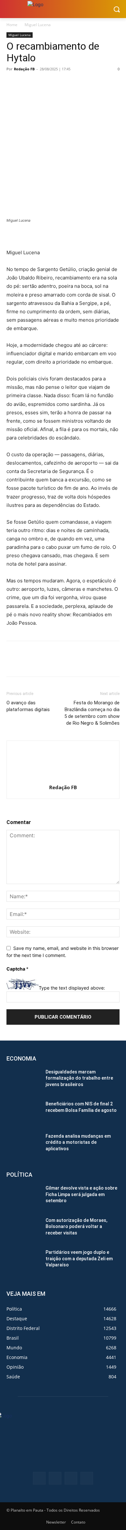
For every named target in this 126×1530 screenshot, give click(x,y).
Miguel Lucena (38, 24)
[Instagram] (71, 1478)
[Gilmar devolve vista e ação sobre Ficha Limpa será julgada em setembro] (23, 1197)
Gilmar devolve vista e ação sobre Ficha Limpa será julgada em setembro (81, 1194)
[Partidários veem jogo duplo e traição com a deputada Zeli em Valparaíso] (23, 1261)
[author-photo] (63, 778)
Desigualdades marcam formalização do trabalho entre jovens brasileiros (79, 1078)
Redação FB (24, 68)
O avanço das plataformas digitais (28, 706)
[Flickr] (55, 1478)
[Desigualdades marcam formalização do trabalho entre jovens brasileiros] (23, 1081)
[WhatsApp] (57, 83)
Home (11, 24)
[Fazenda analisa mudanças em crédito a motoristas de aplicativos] (23, 1145)
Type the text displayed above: (72, 988)
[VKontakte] (86, 1478)
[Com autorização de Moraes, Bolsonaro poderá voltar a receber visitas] (23, 1229)
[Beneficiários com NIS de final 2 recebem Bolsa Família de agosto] (23, 1113)
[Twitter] (27, 83)
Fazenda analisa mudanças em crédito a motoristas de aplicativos (78, 1142)
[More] (72, 83)
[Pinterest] (42, 83)
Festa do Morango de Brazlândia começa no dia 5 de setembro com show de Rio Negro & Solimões (92, 713)
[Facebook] (12, 83)
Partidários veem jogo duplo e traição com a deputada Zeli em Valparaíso (79, 1258)
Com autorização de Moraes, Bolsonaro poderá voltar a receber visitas (76, 1226)
